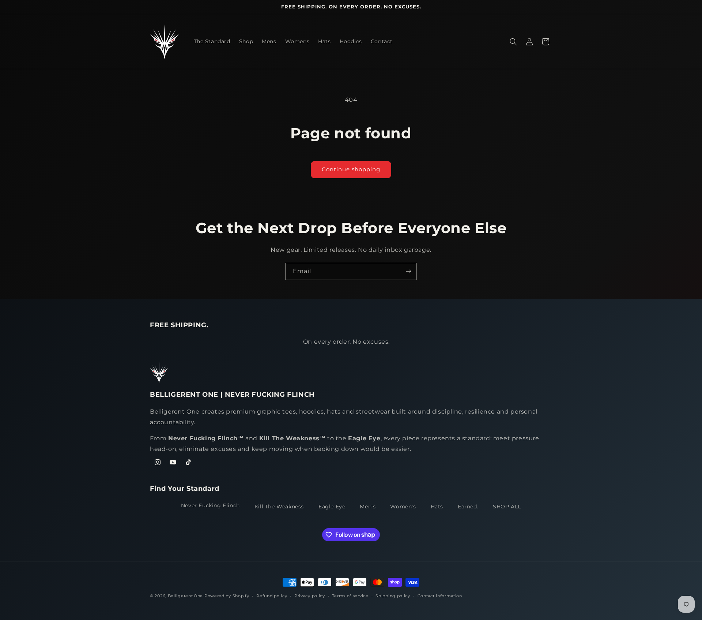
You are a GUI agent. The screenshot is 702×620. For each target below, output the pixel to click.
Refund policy (271, 595)
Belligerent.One (185, 595)
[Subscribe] (408, 271)
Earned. (468, 506)
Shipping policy (392, 595)
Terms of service (350, 595)
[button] (513, 42)
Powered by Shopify (226, 595)
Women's (403, 506)
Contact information (440, 595)
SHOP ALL (507, 506)
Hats (437, 506)
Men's (367, 506)
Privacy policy (309, 595)
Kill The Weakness (279, 506)
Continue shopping (351, 169)
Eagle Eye (331, 506)
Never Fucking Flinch (210, 505)
